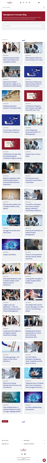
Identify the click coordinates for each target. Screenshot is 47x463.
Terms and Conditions (21, 459)
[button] (44, 460)
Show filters (5, 421)
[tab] (12, 440)
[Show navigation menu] (39, 2)
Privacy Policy (27, 459)
